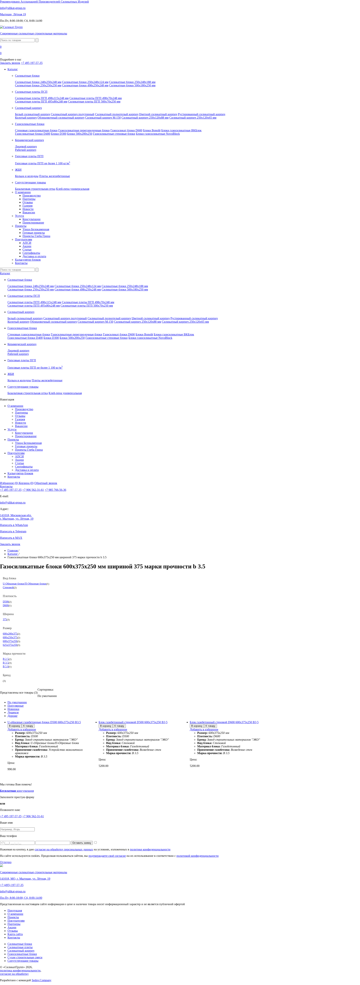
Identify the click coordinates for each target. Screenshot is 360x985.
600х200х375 (10, 633)
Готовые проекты (33, 232)
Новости (28, 209)
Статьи (27, 249)
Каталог (13, 69)
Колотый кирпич (26, 117)
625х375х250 (10, 644)
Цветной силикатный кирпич (158, 114)
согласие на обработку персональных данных (64, 849)
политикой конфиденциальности (197, 855)
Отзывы (27, 202)
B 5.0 (6, 666)
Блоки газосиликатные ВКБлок (181, 130)
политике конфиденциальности (150, 849)
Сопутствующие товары (23, 960)
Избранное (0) (9, 483)
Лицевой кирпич (26, 146)
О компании (23, 192)
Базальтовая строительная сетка (35, 188)
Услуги (19, 215)
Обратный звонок (45, 483)
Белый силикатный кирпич (32, 114)
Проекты (20, 226)
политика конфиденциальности (20, 970)
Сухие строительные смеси (25, 957)
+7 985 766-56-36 (55, 489)
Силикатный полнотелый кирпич (116, 114)
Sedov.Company (41, 980)
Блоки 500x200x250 (79, 133)
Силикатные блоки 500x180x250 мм (132, 85)
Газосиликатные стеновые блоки (114, 133)
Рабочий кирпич (25, 149)
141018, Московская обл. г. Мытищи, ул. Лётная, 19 (16, 517)
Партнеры (28, 199)
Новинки (13, 709)
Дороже (12, 715)
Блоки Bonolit (151, 130)
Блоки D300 (58, 133)
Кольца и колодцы (26, 176)
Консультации (31, 219)
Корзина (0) (26, 483)
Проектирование (33, 222)
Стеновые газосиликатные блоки (36, 130)
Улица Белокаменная (35, 229)
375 (5, 619)
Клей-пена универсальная (72, 188)
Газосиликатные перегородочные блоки (84, 130)
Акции (26, 246)
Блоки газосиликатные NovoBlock (158, 133)
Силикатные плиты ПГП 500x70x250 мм (94, 101)
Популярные (16, 705)
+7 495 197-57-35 (32, 62)
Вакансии (28, 212)
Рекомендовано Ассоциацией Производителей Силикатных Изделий (44, 1)
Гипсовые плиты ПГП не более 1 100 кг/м (42, 163)
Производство (31, 195)
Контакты (21, 263)
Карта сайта (15, 934)
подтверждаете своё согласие (107, 855)
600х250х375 (10, 637)
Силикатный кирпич (21, 950)
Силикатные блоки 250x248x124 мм (85, 82)
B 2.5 (6, 658)
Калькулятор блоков (28, 259)
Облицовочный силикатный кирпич (61, 117)
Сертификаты (31, 252)
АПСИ (26, 242)
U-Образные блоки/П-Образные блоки (24, 583)
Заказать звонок (10, 62)
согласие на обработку (14, 973)
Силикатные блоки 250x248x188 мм (132, 82)
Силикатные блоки (20, 943)
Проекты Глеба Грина (36, 236)
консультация (17, 790)
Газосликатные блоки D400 (32, 133)
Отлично (5, 862)
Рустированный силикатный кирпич (201, 114)
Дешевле (13, 712)
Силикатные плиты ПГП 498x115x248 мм (42, 98)
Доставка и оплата (34, 256)
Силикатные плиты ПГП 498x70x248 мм (95, 98)
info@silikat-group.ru (13, 502)
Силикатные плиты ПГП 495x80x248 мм (41, 101)
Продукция (15, 910)
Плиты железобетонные (54, 176)
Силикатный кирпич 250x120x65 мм (192, 117)
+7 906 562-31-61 (33, 489)
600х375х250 (10, 641)
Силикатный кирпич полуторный (72, 114)
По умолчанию (17, 702)
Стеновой (8, 587)
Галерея (27, 205)
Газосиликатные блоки (22, 954)
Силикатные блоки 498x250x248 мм (85, 85)
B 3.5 (6, 662)
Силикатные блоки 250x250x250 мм (38, 85)
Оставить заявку (81, 842)
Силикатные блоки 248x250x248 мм (38, 82)
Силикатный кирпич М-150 (103, 117)
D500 (6, 601)
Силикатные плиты (20, 947)
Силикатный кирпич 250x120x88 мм (145, 117)
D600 (6, 605)
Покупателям (23, 239)
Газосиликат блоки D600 (126, 130)
